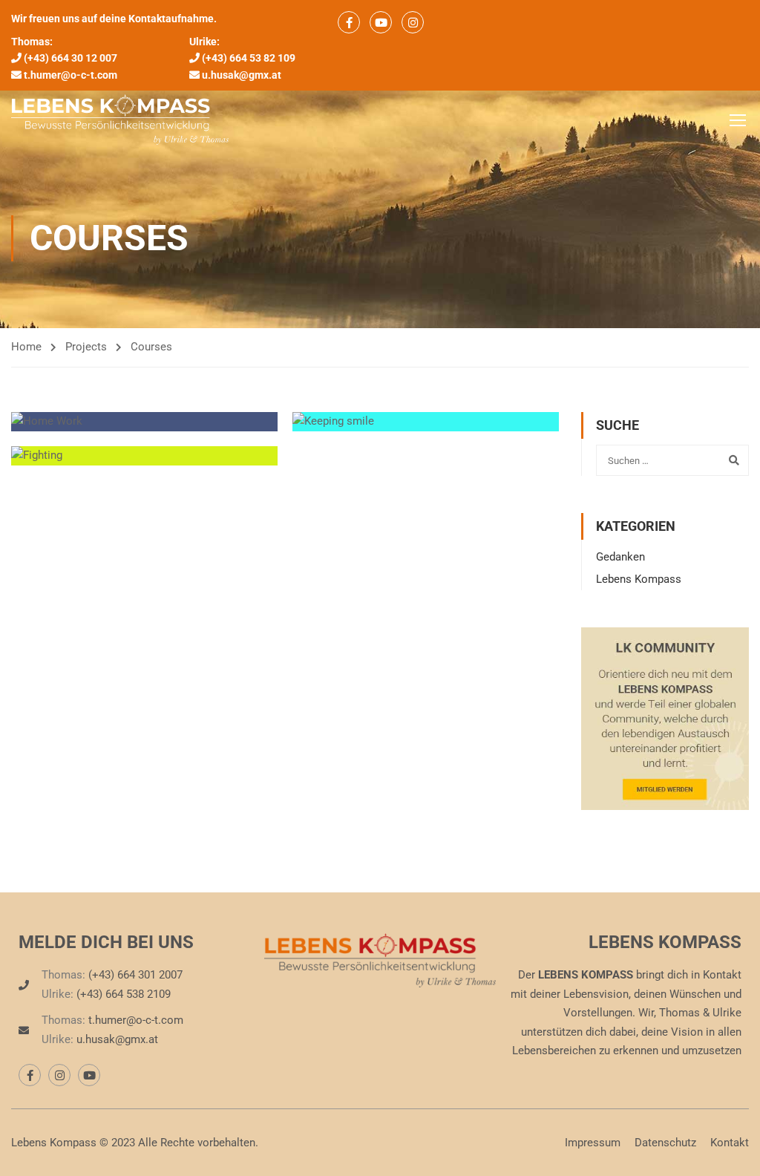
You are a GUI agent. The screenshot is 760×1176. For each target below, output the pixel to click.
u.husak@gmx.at (241, 75)
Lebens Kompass (638, 579)
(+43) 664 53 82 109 (248, 58)
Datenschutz (665, 1142)
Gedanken (620, 557)
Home (26, 346)
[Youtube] (89, 1075)
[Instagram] (59, 1075)
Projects (86, 346)
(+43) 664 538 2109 (123, 994)
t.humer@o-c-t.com (70, 75)
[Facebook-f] (30, 1075)
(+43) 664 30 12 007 (70, 58)
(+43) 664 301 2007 (135, 974)
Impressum (592, 1142)
